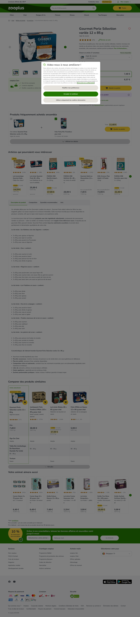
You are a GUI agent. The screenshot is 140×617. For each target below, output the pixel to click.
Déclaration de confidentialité (85, 83)
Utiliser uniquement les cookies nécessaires (70, 100)
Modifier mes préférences (70, 88)
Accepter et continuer (71, 94)
